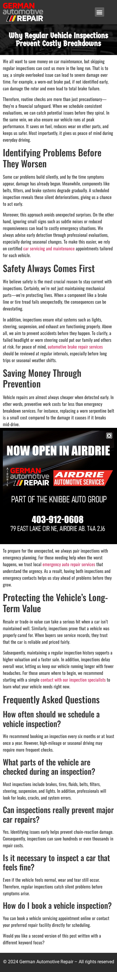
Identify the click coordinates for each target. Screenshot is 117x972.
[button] (99, 12)
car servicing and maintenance (49, 248)
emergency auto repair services (69, 564)
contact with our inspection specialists (73, 679)
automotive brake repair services (75, 346)
